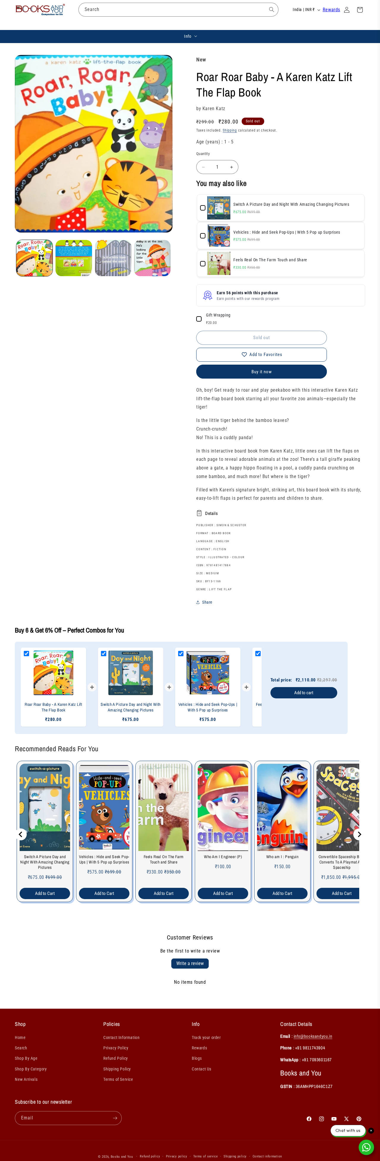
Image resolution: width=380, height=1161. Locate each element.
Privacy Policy (115, 1047)
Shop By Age (26, 1058)
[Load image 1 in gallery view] (34, 258)
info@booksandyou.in (313, 1036)
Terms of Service (118, 1079)
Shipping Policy (117, 1069)
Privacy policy (176, 1156)
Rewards (331, 9)
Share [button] (207, 602)
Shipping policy (235, 1156)
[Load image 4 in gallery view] (152, 258)
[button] (83, 24)
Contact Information (121, 1037)
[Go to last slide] (21, 834)
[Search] (271, 9)
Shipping (230, 130)
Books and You (122, 1157)
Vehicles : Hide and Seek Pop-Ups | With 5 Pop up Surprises (104, 859)
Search (21, 1047)
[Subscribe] (114, 1118)
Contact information (267, 1156)
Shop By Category (31, 1069)
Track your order (206, 1037)
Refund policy (150, 1156)
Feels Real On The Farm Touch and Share (164, 859)
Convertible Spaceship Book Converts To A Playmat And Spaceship (342, 862)
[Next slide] (359, 834)
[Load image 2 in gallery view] (74, 258)
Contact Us (201, 1069)
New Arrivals (26, 1079)
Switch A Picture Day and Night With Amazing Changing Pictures (44, 862)
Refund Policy (115, 1058)
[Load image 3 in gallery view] (113, 258)
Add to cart (303, 692)
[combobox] (178, 9)
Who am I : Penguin (282, 856)
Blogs (197, 1058)
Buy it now (261, 371)
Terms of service (205, 1156)
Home (20, 1037)
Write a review (190, 963)
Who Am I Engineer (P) (223, 856)
